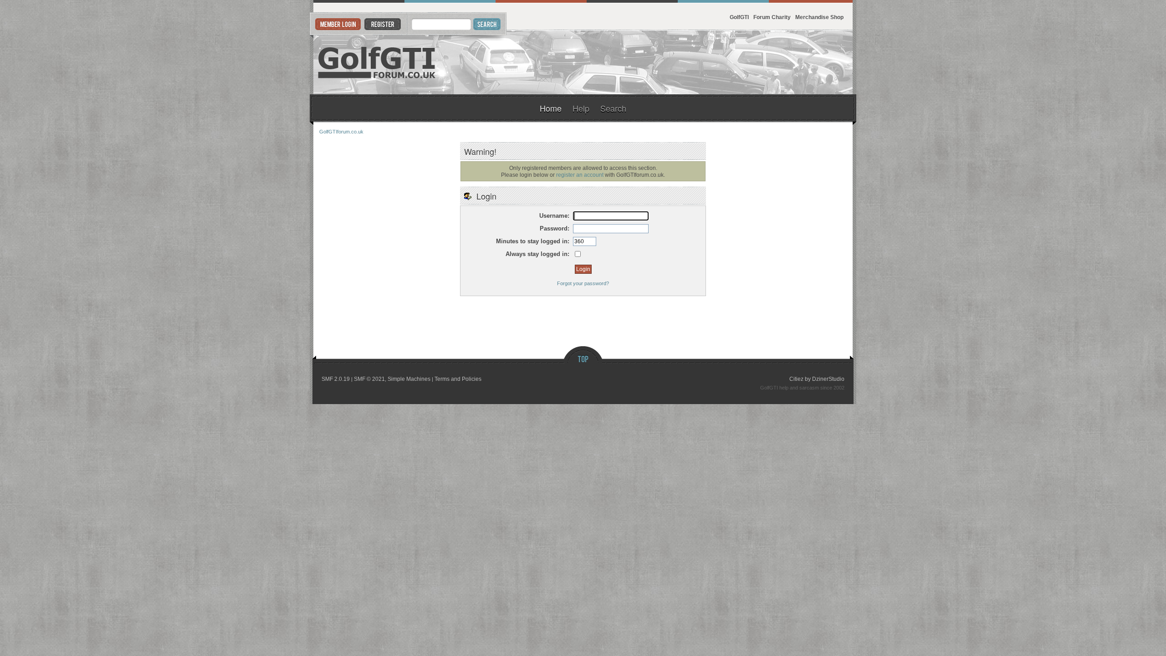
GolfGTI (739, 17)
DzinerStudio (828, 379)
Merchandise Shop (819, 17)
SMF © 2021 (369, 379)
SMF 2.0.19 (336, 379)
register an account (579, 175)
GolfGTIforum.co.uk (377, 62)
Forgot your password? (583, 283)
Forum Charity (772, 17)
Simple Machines (409, 379)
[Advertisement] (741, 62)
